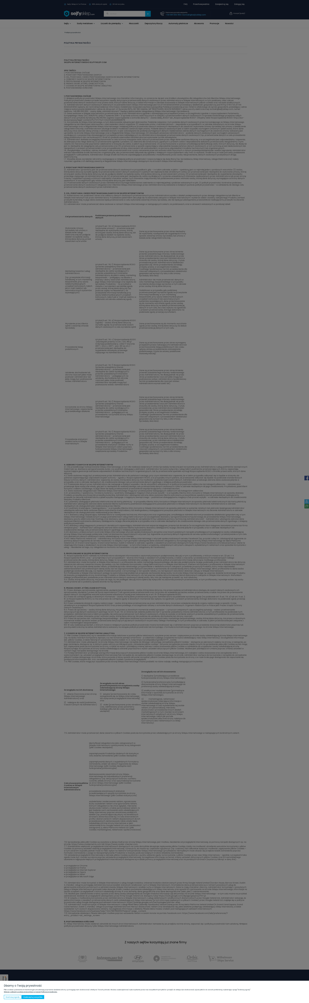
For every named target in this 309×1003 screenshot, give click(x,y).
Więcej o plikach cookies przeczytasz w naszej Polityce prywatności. (30, 992)
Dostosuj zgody (13, 997)
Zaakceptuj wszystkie (32, 997)
